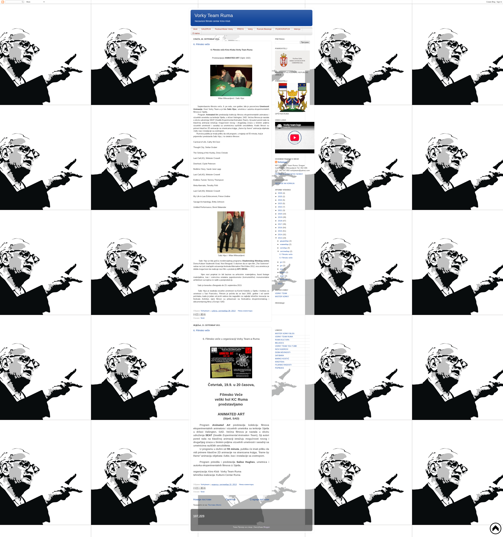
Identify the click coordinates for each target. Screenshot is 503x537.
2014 (280, 235)
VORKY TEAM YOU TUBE (286, 346)
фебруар (284, 279)
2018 (280, 221)
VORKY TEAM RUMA (284, 337)
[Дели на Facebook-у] (202, 314)
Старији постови (259, 499)
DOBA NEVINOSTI (282, 352)
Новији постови (202, 499)
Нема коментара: (245, 311)
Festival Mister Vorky (224, 29)
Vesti (195, 29)
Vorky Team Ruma (214, 15)
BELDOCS (279, 343)
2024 (280, 200)
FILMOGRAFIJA (282, 29)
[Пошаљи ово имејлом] (194, 314)
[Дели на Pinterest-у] (204, 314)
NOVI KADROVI (281, 349)
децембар (284, 241)
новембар (284, 244)
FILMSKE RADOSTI (283, 365)
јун (281, 266)
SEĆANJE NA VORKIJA (284, 183)
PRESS (240, 29)
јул (281, 262)
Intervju (297, 29)
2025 (280, 197)
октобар (283, 248)
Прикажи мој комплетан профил (289, 174)
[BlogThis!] (197, 314)
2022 (280, 207)
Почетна (231, 499)
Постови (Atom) (214, 505)
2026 (280, 193)
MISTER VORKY (282, 297)
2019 (280, 217)
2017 (280, 224)
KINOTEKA (279, 362)
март (282, 276)
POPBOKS (279, 368)
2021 (280, 210)
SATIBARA (279, 356)
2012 (280, 284)
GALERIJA (206, 29)
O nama (196, 33)
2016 (280, 228)
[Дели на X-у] (199, 314)
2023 (280, 203)
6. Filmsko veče (201, 44)
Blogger (266, 527)
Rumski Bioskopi (264, 29)
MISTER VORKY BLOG (284, 333)
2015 (280, 231)
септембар (285, 251)
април (283, 272)
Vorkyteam (282, 162)
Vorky (250, 29)
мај (281, 269)
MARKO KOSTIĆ (282, 359)
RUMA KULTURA (282, 340)
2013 (280, 238)
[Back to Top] (495, 529)
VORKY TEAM (281, 293)
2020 (280, 214)
